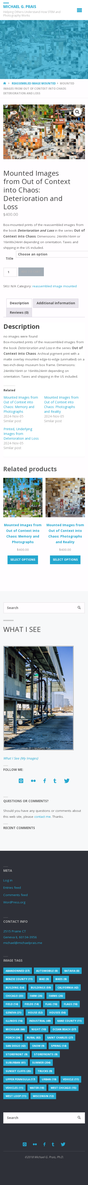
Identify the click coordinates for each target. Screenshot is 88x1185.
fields (32, 1004)
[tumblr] (54, 781)
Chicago (14, 995)
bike (44, 979)
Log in (7, 880)
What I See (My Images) (20, 758)
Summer (41, 1062)
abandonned (18, 970)
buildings (41, 987)
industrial (40, 1020)
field (12, 1004)
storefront (16, 1054)
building (15, 987)
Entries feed (12, 887)
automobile (47, 970)
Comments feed (15, 895)
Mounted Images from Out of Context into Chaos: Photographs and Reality (61, 404)
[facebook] (44, 781)
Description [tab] (19, 303)
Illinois (14, 1020)
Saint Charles (60, 1037)
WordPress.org (14, 902)
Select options (22, 560)
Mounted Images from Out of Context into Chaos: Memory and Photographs (21, 404)
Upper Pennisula (20, 1079)
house (35, 1012)
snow (38, 1045)
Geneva (13, 1012)
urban (49, 1079)
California (67, 987)
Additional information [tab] (56, 303)
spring (58, 1045)
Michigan (15, 1029)
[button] (77, 112)
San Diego (16, 1045)
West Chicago (63, 1087)
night (38, 1029)
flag (51, 1004)
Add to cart (31, 272)
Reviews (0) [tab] (19, 312)
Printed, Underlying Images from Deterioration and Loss (21, 434)
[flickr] (33, 781)
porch (13, 1037)
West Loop (16, 1096)
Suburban (16, 1062)
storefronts (45, 1054)
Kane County (69, 1020)
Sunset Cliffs (18, 1071)
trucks (45, 1071)
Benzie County (19, 979)
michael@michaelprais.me (22, 943)
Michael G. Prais (19, 6)
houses (57, 1012)
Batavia (71, 970)
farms (56, 995)
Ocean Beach (64, 1029)
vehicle (71, 1079)
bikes (61, 979)
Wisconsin (43, 1096)
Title (9, 258)
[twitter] (67, 781)
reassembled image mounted (34, 83)
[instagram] (20, 781)
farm (36, 995)
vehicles (14, 1087)
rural (34, 1037)
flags (70, 1004)
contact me (42, 816)
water (37, 1087)
